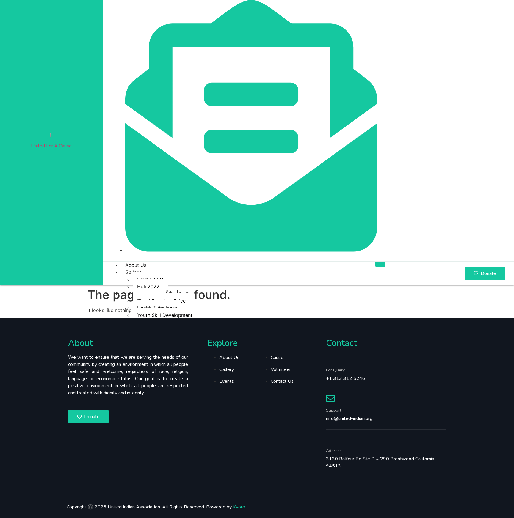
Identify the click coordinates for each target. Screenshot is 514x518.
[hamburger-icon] (380, 264)
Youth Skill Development (164, 315)
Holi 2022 (148, 286)
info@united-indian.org (349, 418)
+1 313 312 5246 (345, 378)
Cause (132, 294)
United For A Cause (51, 146)
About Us (135, 265)
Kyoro (239, 507)
